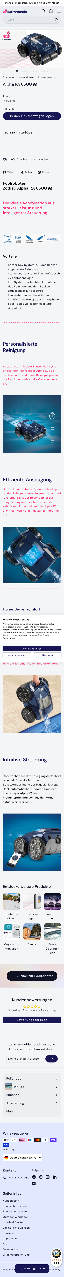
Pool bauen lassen (15, 1211)
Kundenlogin (11, 1200)
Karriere (8, 1233)
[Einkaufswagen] (51, 11)
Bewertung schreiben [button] (32, 1020)
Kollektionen (26, 77)
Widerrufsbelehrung (16, 1254)
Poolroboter (45, 77)
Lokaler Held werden (16, 1227)
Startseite (9, 77)
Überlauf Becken (14, 1222)
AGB (5, 1244)
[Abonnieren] (51, 1058)
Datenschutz (11, 1249)
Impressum (10, 1238)
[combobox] (32, 20)
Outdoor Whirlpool (15, 1217)
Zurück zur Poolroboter (34, 976)
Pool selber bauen (15, 1206)
